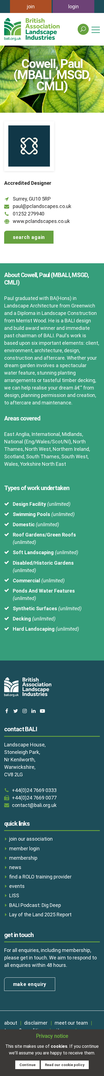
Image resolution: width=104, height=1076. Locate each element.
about (10, 1023)
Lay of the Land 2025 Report (40, 914)
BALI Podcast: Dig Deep (35, 905)
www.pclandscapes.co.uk (41, 221)
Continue (27, 1065)
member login (24, 848)
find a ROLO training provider (40, 877)
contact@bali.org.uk (34, 805)
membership (23, 858)
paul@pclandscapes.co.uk (42, 206)
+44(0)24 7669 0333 (34, 790)
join (31, 6)
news (15, 867)
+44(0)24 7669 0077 (34, 798)
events (17, 886)
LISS (14, 895)
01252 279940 (28, 214)
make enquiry (30, 984)
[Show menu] (96, 29)
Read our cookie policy (65, 1065)
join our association (31, 839)
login (73, 6)
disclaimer (35, 1023)
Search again (29, 237)
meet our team (71, 1023)
